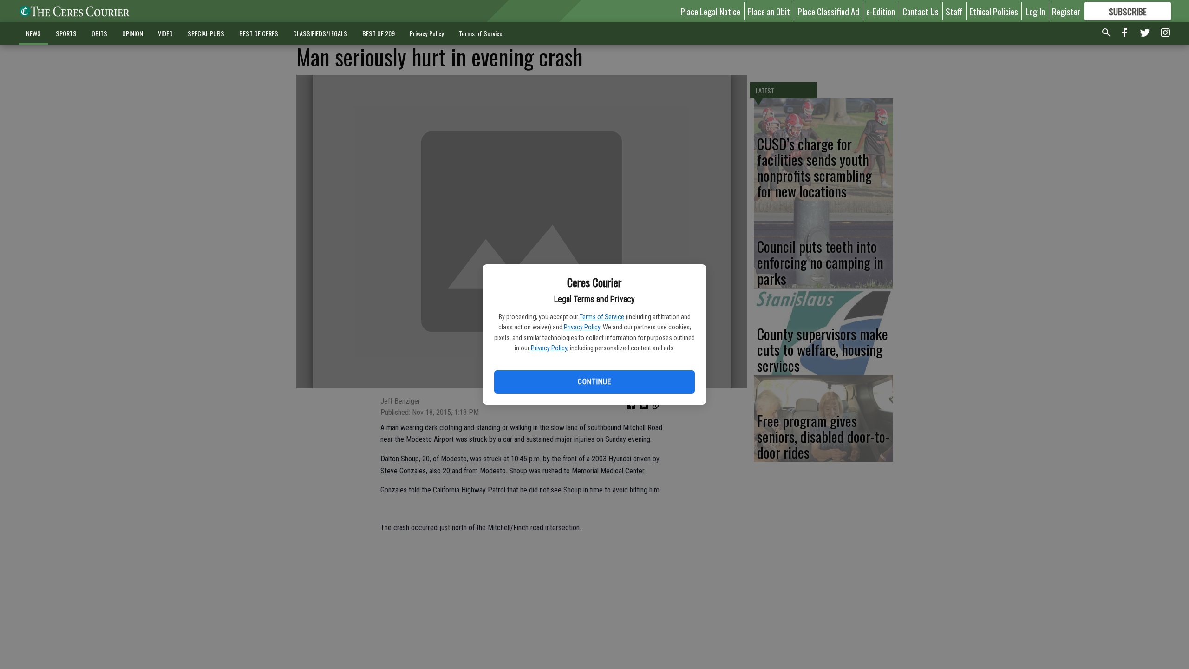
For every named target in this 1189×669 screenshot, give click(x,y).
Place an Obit (768, 11)
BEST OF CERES (258, 33)
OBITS (99, 33)
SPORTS (66, 33)
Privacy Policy (582, 327)
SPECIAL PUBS (206, 33)
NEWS (33, 33)
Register (1066, 11)
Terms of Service (602, 317)
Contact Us (920, 11)
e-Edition (880, 11)
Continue (594, 381)
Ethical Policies (993, 11)
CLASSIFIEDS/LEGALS (320, 33)
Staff (954, 11)
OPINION (132, 33)
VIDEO (165, 33)
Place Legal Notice (710, 11)
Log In (1035, 11)
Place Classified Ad (828, 11)
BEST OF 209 (378, 33)
